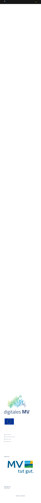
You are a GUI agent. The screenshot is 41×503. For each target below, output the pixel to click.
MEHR (20, 156)
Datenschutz (23, 495)
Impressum (18, 495)
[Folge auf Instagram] (19, 492)
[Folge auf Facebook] (21, 492)
